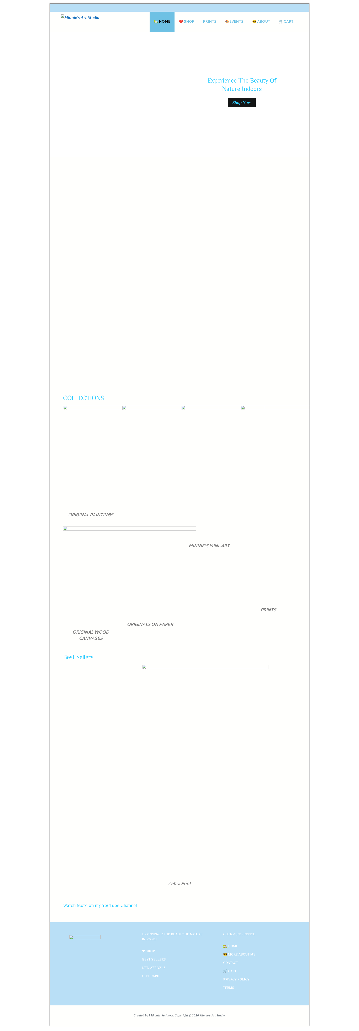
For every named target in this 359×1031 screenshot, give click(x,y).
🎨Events (234, 22)
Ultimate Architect (161, 1015)
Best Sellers (154, 959)
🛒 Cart (286, 22)
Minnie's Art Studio (212, 1015)
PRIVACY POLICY (236, 979)
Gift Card (150, 976)
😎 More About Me (239, 954)
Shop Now (241, 102)
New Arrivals (154, 968)
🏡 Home (162, 22)
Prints (209, 22)
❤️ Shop (186, 22)
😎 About (261, 22)
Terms (228, 988)
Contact (230, 963)
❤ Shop (148, 951)
